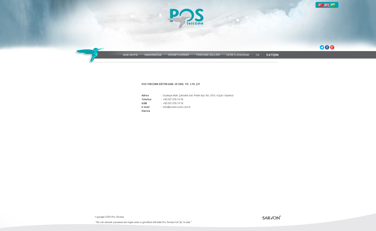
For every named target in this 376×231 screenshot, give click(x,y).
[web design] (265, 217)
